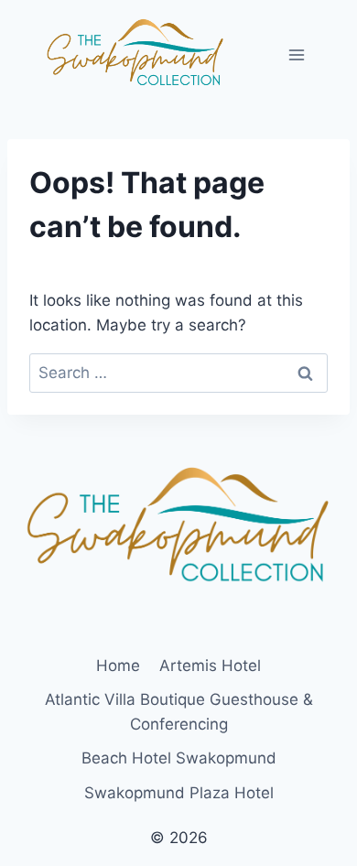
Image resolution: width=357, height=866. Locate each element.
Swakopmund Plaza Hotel (179, 793)
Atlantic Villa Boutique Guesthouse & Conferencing (179, 711)
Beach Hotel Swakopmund (178, 758)
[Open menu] (296, 54)
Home (118, 665)
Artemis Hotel (210, 665)
